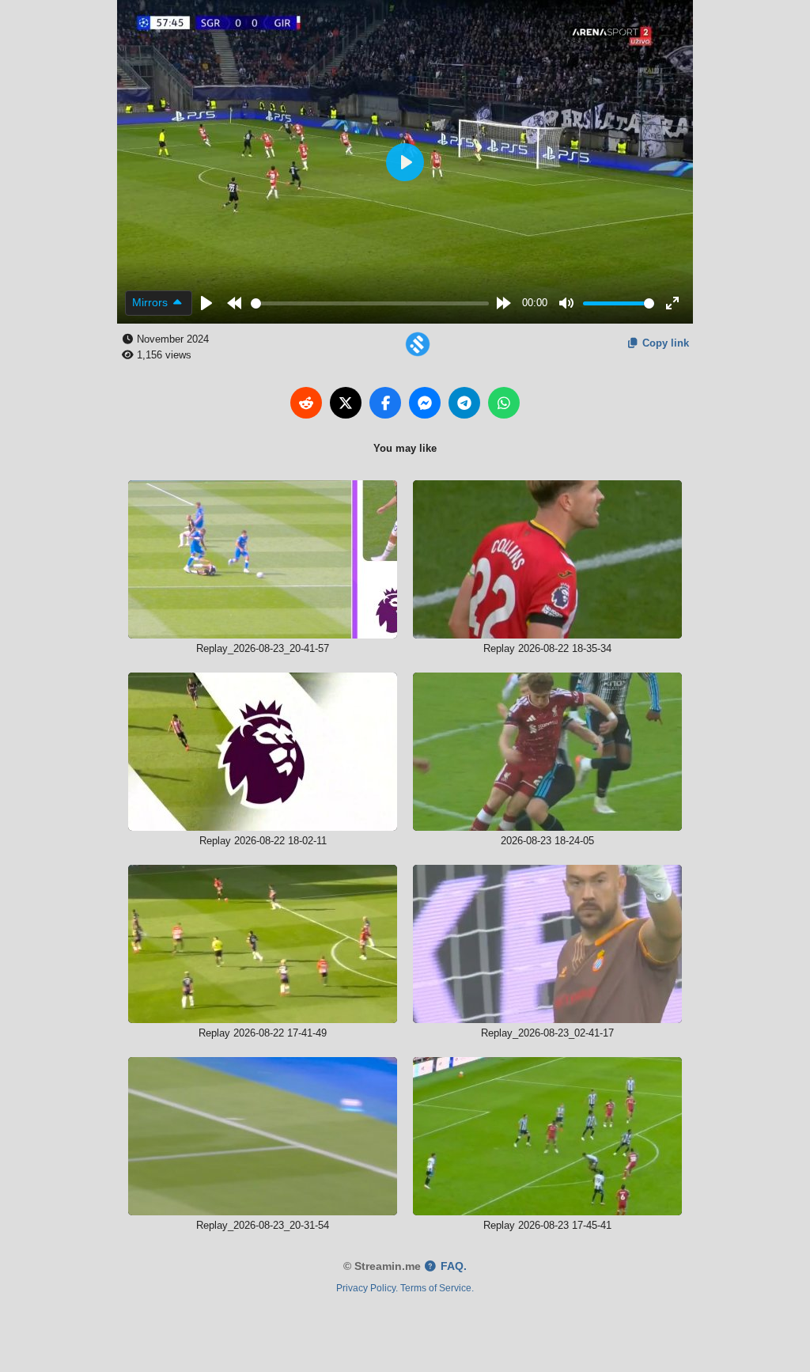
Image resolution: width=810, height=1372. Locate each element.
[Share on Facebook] (385, 403)
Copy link (664, 343)
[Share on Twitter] (345, 403)
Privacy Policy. (367, 1288)
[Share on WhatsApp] (504, 403)
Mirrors (151, 302)
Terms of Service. (437, 1288)
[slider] (370, 303)
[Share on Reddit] (306, 403)
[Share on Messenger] (425, 403)
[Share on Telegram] (464, 403)
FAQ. (452, 1266)
